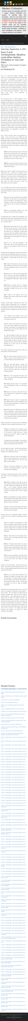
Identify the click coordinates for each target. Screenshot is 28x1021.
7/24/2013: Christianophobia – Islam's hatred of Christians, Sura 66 (13, 795)
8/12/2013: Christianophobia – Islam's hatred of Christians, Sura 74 (13, 774)
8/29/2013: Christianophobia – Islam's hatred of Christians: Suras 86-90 (14, 754)
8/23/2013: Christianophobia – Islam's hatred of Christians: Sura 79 (13, 761)
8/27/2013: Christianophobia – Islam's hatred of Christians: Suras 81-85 (14, 756)
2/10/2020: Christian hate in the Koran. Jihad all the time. (11, 724)
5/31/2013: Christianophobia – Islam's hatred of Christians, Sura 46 (13, 854)
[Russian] (22, 4)
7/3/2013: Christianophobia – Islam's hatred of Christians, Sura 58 (13, 819)
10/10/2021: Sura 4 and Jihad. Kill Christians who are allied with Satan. (14, 711)
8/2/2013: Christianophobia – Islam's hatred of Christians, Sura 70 (13, 785)
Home (2, 40)
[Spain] (11, 4)
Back (2, 47)
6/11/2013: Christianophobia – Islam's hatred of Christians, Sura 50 (13, 841)
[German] (8, 4)
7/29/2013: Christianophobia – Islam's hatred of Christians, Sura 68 (13, 790)
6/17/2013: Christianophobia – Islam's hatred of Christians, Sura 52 (13, 836)
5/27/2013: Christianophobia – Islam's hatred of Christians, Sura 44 (13, 859)
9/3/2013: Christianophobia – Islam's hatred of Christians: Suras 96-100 (14, 748)
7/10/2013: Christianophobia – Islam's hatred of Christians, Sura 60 (13, 813)
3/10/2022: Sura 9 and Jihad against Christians (9, 702)
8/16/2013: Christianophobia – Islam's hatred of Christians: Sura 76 (13, 769)
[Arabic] (16, 4)
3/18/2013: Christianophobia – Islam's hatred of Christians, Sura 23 (13, 928)
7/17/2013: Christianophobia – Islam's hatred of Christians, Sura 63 (13, 803)
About (7, 40)
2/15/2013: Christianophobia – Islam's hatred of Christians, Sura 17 (13, 947)
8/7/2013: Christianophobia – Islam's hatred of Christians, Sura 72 (13, 779)
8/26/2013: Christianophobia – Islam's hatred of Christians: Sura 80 (13, 759)
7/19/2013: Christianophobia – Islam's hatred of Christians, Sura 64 (13, 800)
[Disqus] (14, 636)
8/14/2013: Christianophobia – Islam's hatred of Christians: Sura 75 (13, 772)
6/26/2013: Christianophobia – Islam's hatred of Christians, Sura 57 (13, 822)
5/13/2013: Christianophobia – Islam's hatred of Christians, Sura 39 (13, 873)
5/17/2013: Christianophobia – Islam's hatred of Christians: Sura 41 (13, 868)
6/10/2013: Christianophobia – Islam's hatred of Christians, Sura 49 (13, 844)
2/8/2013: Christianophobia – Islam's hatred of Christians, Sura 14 (13, 955)
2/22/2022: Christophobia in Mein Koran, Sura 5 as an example (12, 708)
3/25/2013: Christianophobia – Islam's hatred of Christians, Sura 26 (13, 920)
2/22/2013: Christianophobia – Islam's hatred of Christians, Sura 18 (13, 944)
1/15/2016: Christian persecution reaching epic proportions (12, 730)
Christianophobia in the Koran (14, 688)
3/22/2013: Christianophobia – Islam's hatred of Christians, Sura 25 (13, 922)
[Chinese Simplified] (19, 4)
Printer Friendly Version (10, 47)
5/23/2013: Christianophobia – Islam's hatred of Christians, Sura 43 (13, 862)
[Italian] (14, 4)
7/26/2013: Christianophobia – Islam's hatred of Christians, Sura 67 (13, 792)
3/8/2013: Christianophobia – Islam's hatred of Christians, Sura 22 (13, 930)
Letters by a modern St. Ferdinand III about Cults (12, 43)
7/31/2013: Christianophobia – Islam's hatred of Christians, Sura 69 (13, 787)
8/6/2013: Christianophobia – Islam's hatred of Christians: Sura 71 (13, 782)
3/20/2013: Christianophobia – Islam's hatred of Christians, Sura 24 (13, 925)
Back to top (14, 1018)
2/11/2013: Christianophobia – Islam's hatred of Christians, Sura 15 (13, 952)
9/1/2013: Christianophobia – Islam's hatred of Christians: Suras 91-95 (13, 751)
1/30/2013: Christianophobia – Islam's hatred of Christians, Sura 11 (13, 969)
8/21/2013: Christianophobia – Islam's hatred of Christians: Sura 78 (13, 764)
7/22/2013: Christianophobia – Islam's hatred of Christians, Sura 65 (13, 797)
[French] (5, 4)
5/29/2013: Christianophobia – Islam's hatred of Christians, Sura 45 (13, 857)
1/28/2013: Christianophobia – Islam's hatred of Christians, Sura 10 (13, 971)
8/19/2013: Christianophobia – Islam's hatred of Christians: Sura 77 (13, 766)
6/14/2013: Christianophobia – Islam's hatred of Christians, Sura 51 (13, 839)
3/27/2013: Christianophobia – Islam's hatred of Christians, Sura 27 (13, 917)
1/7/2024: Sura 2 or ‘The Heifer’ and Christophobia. (10, 699)
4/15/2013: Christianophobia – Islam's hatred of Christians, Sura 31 (13, 903)
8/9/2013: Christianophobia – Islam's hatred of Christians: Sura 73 (13, 777)
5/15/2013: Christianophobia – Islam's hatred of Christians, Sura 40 (13, 871)
